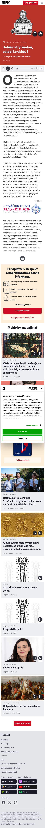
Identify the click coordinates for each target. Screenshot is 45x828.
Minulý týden (7, 703)
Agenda (5, 664)
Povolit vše (22, 432)
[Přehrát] (8, 68)
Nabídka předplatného (9, 752)
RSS (2, 760)
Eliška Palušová (8, 553)
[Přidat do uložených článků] (40, 353)
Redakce (4, 740)
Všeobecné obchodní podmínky (13, 764)
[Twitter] (9, 804)
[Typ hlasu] (36, 68)
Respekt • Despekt (9, 626)
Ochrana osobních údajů (10, 768)
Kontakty (4, 743)
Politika (5, 495)
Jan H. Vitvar (7, 377)
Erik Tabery (6, 61)
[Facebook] (3, 804)
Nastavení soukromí (9, 772)
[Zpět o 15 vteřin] (3, 68)
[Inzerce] (22, 208)
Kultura (5, 360)
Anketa (5, 584)
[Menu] (41, 2)
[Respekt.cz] (6, 2)
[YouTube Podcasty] (27, 787)
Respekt (5, 595)
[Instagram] (15, 804)
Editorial (8, 42)
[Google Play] (9, 787)
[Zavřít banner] (41, 388)
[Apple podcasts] (27, 781)
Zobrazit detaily (32, 425)
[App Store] (9, 781)
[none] (40, 34)
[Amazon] (9, 792)
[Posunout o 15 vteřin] (12, 68)
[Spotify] (27, 792)
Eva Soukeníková (8, 508)
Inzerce (4, 756)
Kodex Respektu (7, 748)
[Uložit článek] (35, 34)
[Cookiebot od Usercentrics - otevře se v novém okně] (28, 388)
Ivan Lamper (7, 713)
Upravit (21, 438)
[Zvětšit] (22, 23)
